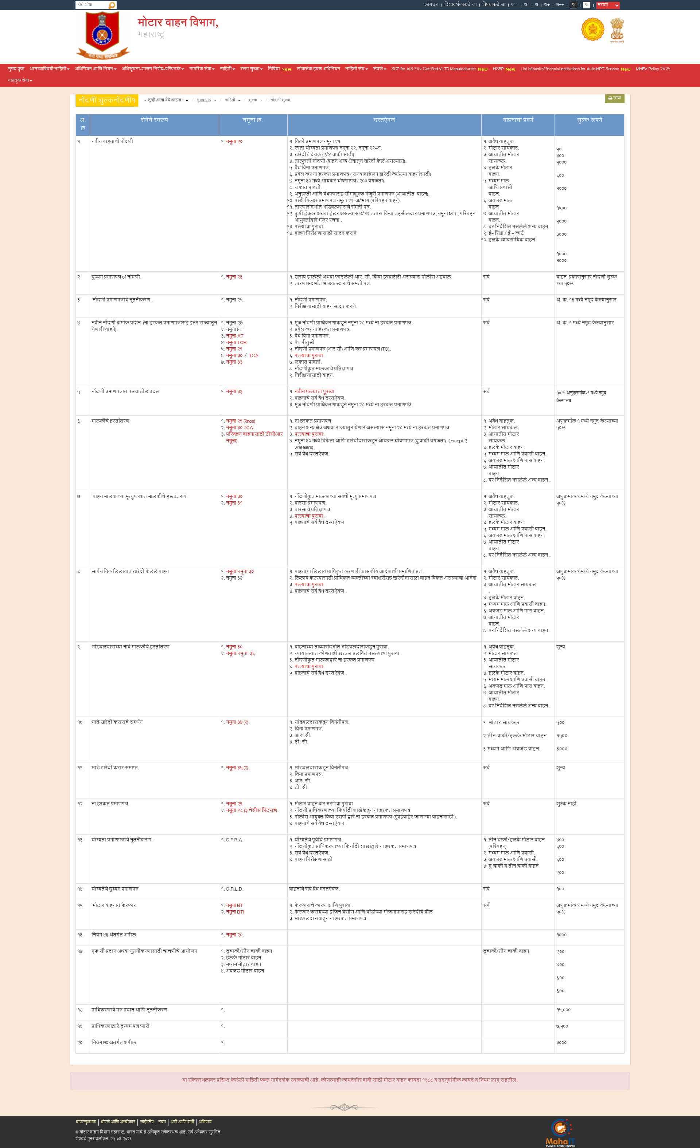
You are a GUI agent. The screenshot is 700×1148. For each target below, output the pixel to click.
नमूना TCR (236, 343)
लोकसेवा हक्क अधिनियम (318, 69)
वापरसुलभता (86, 1122)
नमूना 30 (234, 356)
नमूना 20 (234, 142)
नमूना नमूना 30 (240, 572)
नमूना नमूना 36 (240, 654)
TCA (253, 356)
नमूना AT (235, 337)
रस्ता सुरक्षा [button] (249, 69)
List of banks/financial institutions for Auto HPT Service (570, 69)
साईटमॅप (146, 1122)
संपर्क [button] (378, 69)
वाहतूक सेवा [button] (18, 81)
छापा (616, 98)
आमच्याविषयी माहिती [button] (48, 69)
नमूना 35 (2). (238, 769)
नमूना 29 (234, 350)
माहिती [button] (226, 69)
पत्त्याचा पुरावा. (309, 356)
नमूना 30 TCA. (240, 428)
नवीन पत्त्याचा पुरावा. (315, 392)
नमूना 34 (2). (238, 723)
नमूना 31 (234, 504)
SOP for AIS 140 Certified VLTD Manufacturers (434, 69)
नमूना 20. (235, 936)
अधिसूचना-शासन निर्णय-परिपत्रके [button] (151, 69)
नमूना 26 (234, 278)
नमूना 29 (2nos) (240, 422)
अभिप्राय (205, 1122)
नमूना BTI (235, 913)
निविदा (274, 69)
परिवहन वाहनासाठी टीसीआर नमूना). (254, 438)
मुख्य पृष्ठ (16, 69)
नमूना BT (234, 906)
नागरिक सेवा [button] (200, 69)
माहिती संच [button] (355, 69)
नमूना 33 (234, 363)
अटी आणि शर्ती (182, 1122)
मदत (162, 1122)
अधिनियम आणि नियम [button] (94, 69)
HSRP (499, 69)
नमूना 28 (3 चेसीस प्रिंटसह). (252, 811)
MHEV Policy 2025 (653, 69)
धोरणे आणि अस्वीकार (118, 1122)
